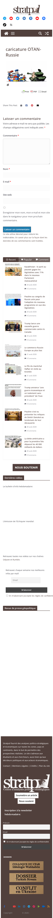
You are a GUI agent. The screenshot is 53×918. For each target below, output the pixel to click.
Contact (6, 766)
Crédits (33, 766)
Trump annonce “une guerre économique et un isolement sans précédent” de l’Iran (34, 391)
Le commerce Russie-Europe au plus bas (34, 349)
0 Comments (31, 289)
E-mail (7, 181)
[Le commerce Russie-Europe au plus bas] (13, 351)
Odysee (6, 559)
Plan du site (44, 766)
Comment (43, 259)
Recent (12, 259)
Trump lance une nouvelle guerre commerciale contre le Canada (34, 327)
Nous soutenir (26, 801)
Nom (6, 169)
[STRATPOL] (6, 33)
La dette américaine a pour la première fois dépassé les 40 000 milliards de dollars (34, 442)
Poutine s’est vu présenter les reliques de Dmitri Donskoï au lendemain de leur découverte (34, 417)
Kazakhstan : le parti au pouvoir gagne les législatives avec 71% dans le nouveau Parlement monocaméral (35, 273)
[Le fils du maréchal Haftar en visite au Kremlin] (13, 369)
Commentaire (11, 135)
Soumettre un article (26, 795)
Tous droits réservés (39, 913)
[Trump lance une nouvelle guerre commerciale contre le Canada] (13, 326)
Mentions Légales (20, 766)
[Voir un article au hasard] (46, 33)
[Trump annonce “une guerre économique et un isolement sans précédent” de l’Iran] (13, 390)
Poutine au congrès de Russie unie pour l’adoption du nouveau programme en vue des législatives (35, 302)
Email (5, 832)
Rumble (16, 559)
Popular (28, 259)
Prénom (6, 823)
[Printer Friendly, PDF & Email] (34, 92)
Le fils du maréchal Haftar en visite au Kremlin (33, 369)
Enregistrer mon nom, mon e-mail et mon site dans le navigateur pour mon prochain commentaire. (26, 216)
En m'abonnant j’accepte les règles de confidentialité (28, 842)
